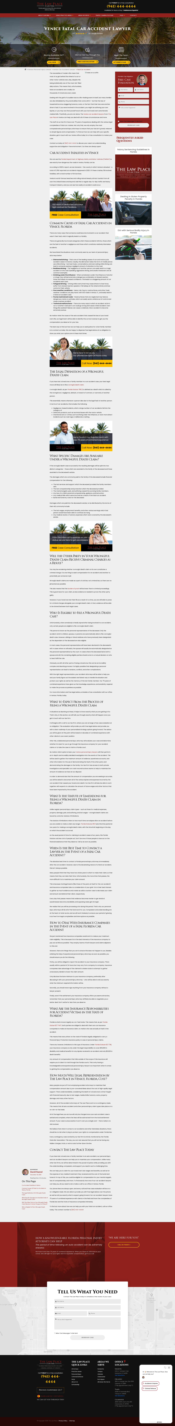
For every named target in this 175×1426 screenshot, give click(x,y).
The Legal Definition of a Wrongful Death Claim (34, 1193)
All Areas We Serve (104, 1382)
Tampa (100, 1371)
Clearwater (101, 1377)
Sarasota (101, 1369)
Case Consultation (65, 214)
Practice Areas (76, 1371)
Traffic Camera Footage (104, 15)
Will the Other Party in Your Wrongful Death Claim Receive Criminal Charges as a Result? (34, 1203)
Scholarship (75, 1384)
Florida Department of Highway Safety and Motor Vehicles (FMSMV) (85, 159)
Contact (133, 15)
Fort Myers (101, 1379)
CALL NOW (52, 62)
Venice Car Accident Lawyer (64, 70)
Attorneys (75, 1369)
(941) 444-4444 (70, 143)
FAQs (121, 15)
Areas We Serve (83, 15)
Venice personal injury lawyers (87, 752)
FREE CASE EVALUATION (86, 62)
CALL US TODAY (123, 1245)
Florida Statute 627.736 (103, 1045)
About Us (75, 1382)
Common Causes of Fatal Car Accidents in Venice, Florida (34, 1189)
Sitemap (72, 1421)
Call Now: (97, 363)
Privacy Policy (63, 1421)
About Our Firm (43, 15)
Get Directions (120, 1375)
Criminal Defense (77, 1377)
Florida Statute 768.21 (75, 389)
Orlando (100, 1374)
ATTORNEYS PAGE (119, 62)
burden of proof (73, 589)
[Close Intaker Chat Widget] (169, 1367)
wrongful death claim (76, 385)
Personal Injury (76, 1374)
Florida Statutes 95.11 (88, 824)
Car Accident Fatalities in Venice (31, 1185)
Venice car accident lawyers (93, 114)
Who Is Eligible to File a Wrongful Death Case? (33, 1207)
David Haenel (36, 1172)
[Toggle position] (165, 1367)
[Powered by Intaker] (159, 1422)
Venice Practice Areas (64, 15)
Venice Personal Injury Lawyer (39, 70)
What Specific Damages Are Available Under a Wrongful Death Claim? (35, 1198)
